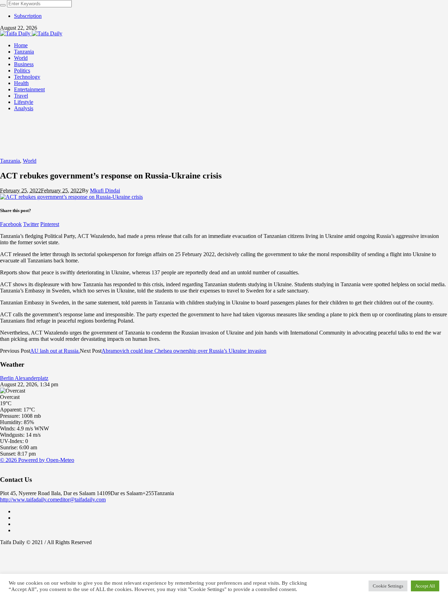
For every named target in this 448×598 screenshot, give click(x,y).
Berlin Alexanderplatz (24, 378)
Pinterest (49, 224)
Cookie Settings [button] (388, 586)
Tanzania (10, 161)
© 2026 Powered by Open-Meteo (37, 460)
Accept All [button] (425, 586)
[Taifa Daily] (31, 33)
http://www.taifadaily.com (28, 499)
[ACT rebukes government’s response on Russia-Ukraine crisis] (71, 197)
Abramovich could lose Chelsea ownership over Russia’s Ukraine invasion (184, 351)
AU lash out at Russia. (55, 351)
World (29, 161)
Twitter (31, 224)
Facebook (11, 224)
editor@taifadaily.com (81, 499)
